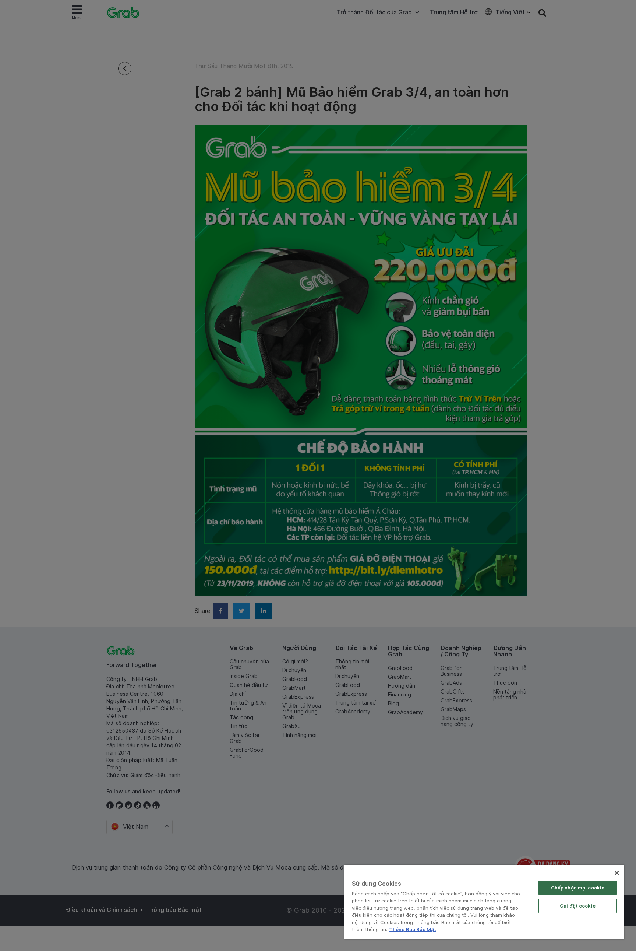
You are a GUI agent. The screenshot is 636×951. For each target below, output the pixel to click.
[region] (484, 902)
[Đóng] (617, 873)
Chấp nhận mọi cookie (578, 888)
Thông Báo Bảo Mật (412, 929)
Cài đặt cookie (578, 906)
